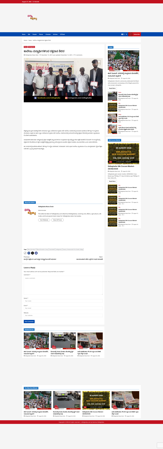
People (35, 34)
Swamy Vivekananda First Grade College (73, 249)
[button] (126, 34)
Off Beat (62, 34)
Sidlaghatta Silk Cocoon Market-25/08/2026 (112, 189)
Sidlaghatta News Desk (31, 55)
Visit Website (44, 220)
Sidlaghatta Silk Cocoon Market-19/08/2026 (112, 211)
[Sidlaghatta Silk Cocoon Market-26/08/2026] (123, 153)
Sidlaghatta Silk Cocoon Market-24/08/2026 (112, 200)
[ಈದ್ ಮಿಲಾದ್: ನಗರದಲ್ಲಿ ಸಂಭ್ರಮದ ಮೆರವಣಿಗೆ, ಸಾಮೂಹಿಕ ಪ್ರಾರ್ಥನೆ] (36, 340)
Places (41, 34)
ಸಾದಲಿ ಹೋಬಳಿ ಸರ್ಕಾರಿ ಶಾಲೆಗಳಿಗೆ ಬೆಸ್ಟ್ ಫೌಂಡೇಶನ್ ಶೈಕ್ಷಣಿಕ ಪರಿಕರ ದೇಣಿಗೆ (112, 129)
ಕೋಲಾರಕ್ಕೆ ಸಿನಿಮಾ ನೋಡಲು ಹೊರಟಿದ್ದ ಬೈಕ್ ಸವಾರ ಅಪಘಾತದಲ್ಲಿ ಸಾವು (112, 96)
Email (26, 305)
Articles (55, 34)
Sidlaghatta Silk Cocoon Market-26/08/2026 (112, 107)
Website (26, 313)
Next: (89, 258)
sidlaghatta (59, 249)
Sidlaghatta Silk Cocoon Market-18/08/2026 (112, 222)
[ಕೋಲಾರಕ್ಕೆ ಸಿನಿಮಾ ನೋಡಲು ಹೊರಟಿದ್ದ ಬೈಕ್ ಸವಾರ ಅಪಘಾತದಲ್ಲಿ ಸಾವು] (63, 340)
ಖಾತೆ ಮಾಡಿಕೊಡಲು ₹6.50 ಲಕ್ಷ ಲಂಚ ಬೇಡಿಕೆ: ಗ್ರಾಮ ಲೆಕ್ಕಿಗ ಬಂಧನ (112, 118)
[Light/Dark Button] (123, 34)
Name (26, 298)
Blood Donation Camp (42, 249)
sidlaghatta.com (85, 422)
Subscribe (137, 34)
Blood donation (31, 249)
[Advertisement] (105, 18)
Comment (27, 275)
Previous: (40, 258)
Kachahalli (52, 249)
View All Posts (57, 220)
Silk (29, 34)
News (23, 34)
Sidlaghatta (31, 47)
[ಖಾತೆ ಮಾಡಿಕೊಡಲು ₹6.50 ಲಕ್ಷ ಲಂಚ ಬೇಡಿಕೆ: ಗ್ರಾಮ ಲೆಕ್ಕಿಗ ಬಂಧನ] (90, 340)
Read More (113, 88)
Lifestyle (48, 34)
